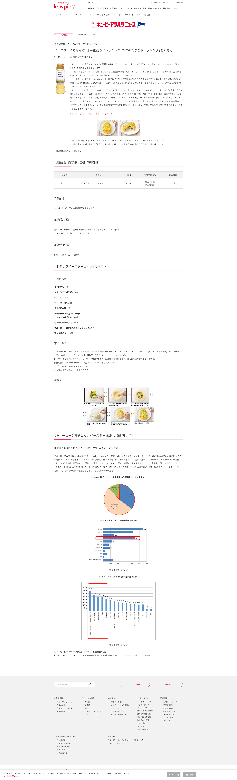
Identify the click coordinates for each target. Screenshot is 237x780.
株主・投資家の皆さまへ (152, 8)
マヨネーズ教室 (117, 702)
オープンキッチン (118, 711)
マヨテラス (115, 708)
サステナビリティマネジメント (144, 706)
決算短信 (62, 740)
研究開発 (137, 8)
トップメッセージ (65, 702)
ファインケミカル (92, 715)
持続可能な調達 (143, 720)
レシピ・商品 (154, 3)
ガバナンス (141, 726)
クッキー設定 (174, 775)
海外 (86, 708)
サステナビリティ (125, 8)
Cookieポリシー (13, 776)
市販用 (87, 702)
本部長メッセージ (170, 702)
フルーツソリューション (94, 711)
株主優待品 (63, 753)
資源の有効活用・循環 (145, 711)
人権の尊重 (141, 723)
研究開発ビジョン (170, 705)
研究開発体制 (168, 708)
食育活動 (113, 8)
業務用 (87, 705)
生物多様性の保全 (144, 714)
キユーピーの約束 (65, 708)
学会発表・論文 (169, 715)
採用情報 (166, 8)
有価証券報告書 (65, 743)
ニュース (175, 8)
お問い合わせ (167, 3)
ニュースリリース (74, 15)
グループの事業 (102, 8)
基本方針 (62, 705)
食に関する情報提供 (118, 715)
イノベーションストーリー (169, 719)
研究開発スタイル (170, 711)
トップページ (59, 15)
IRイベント (63, 750)
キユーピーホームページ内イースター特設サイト (91, 114)
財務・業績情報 (64, 746)
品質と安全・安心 (143, 729)
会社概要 (62, 711)
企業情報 (90, 8)
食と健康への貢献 (144, 717)
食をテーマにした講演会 (120, 705)
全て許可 (189, 775)
